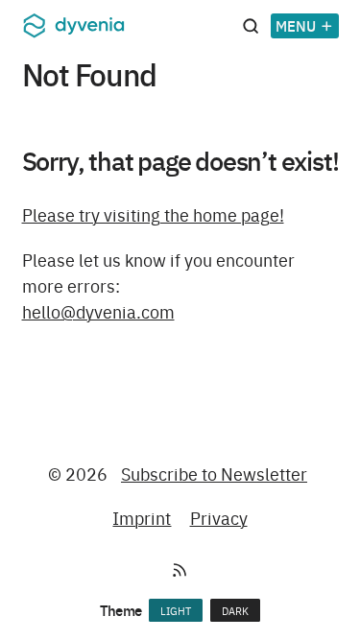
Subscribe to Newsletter (214, 474)
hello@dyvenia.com (98, 311)
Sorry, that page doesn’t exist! (180, 160)
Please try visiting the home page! (153, 214)
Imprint (141, 518)
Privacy (219, 518)
